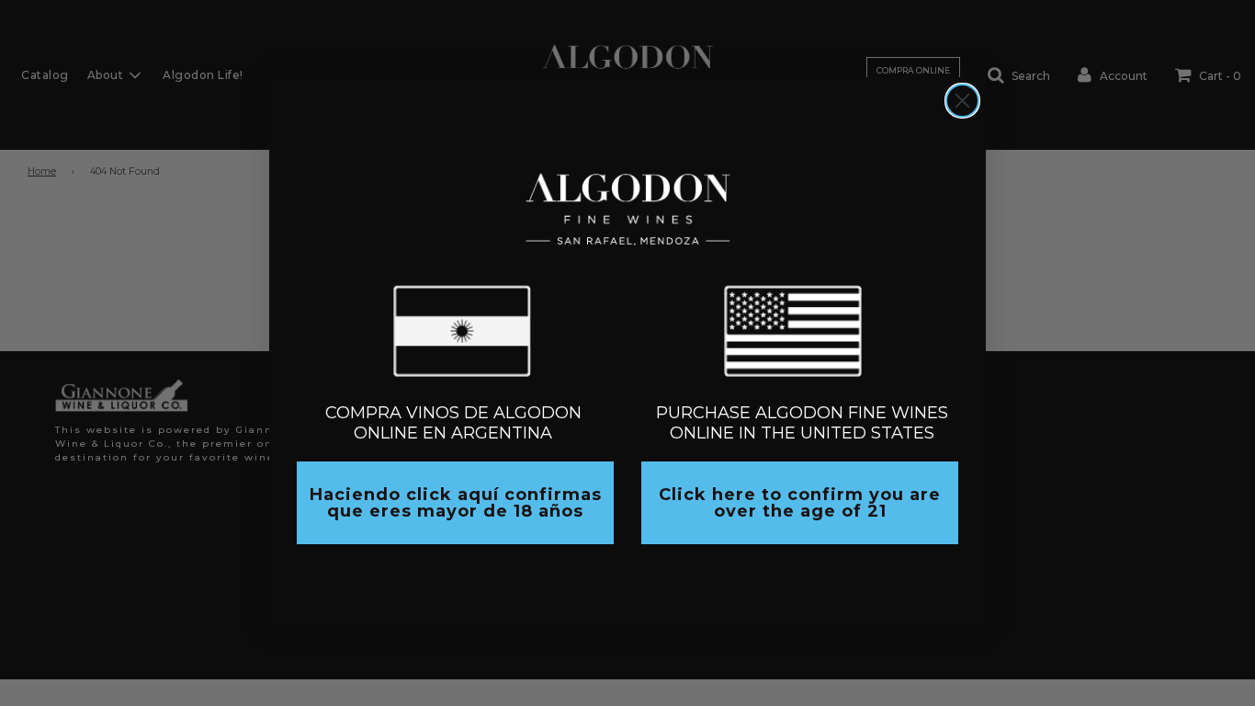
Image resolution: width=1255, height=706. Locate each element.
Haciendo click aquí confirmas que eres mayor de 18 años (456, 502)
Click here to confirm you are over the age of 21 (800, 502)
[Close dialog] (962, 101)
